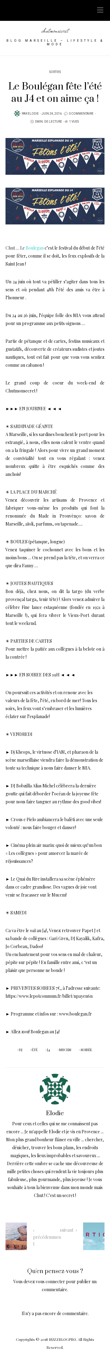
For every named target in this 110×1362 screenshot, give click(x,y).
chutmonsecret (55, 30)
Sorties (55, 72)
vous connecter (50, 1281)
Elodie (33, 114)
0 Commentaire (81, 114)
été (35, 1049)
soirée (86, 1049)
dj (20, 1049)
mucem (65, 1049)
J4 (48, 1049)
